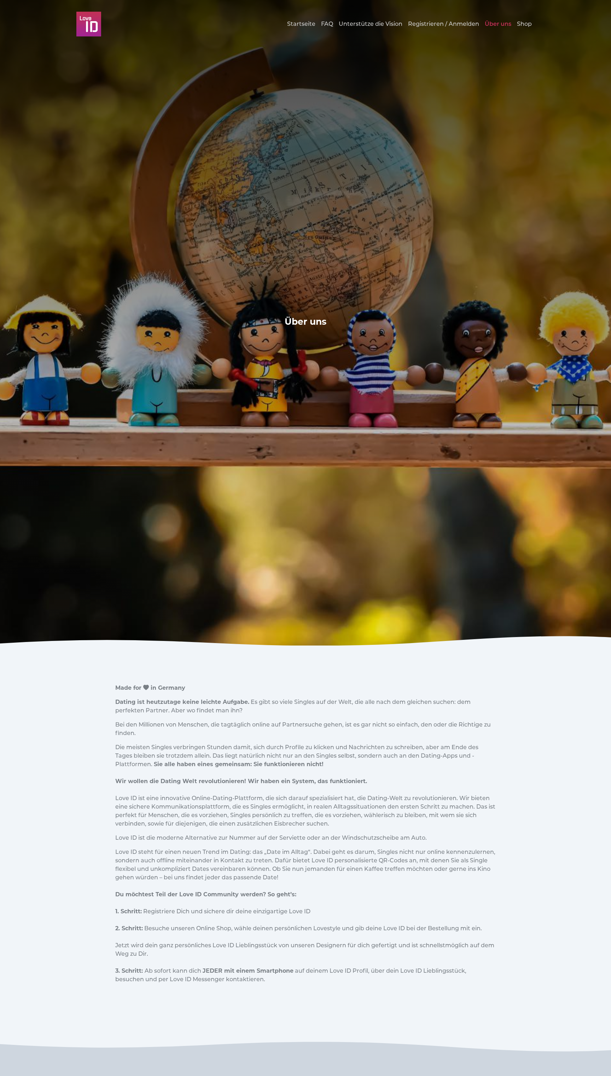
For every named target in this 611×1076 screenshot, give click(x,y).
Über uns (498, 24)
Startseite (301, 24)
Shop (524, 24)
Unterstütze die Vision (370, 24)
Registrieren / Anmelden (443, 24)
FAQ (327, 24)
